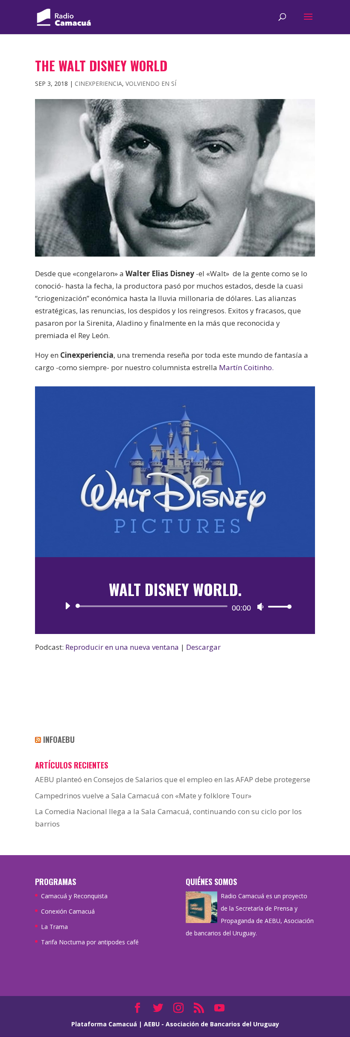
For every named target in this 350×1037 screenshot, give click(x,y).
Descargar (203, 647)
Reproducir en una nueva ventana (122, 647)
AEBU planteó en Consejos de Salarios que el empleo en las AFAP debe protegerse (172, 779)
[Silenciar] (260, 607)
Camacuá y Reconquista (74, 896)
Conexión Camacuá (68, 911)
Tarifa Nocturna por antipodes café (90, 942)
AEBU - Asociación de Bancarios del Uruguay (211, 1024)
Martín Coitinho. (247, 367)
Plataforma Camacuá (104, 1024)
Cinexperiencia (98, 83)
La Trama (54, 927)
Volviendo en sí (150, 83)
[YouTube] (219, 1008)
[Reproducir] (67, 606)
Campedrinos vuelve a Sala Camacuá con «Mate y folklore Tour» (143, 795)
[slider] (277, 606)
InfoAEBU (59, 739)
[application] (175, 606)
